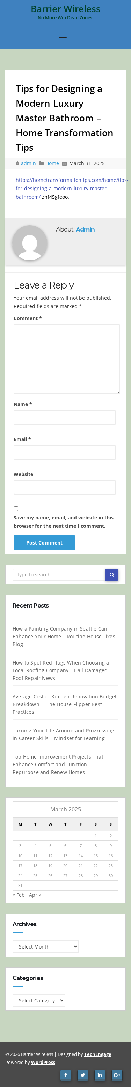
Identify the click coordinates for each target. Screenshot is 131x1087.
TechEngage (97, 1054)
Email (22, 439)
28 (81, 875)
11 (35, 855)
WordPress (43, 1062)
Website (23, 474)
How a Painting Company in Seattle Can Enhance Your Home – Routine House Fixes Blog (64, 636)
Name (23, 404)
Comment (28, 318)
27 (65, 875)
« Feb (19, 894)
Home (52, 163)
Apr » (35, 894)
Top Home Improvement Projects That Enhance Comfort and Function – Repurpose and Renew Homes (58, 764)
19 (50, 865)
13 (65, 855)
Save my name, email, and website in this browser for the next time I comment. (64, 521)
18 (35, 865)
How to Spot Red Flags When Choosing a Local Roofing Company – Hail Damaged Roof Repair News (61, 670)
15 (96, 855)
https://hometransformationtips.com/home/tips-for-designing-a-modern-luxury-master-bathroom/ (72, 188)
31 (20, 885)
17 (20, 865)
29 (96, 875)
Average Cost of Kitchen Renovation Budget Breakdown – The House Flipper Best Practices (65, 704)
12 (50, 855)
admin (29, 163)
